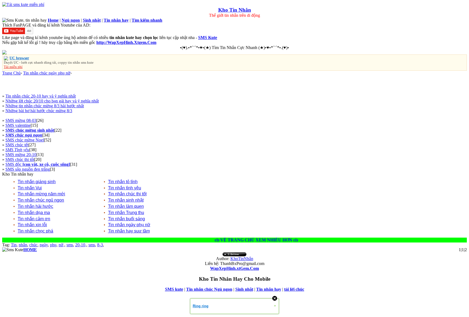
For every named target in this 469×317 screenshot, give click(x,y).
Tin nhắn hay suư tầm (129, 231)
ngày (44, 244)
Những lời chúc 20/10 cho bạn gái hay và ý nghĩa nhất (52, 101)
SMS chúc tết (16, 145)
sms (69, 244)
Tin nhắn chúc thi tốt (127, 194)
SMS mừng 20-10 (20, 154)
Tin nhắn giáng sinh (37, 181)
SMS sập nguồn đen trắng (27, 169)
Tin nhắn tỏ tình (123, 181)
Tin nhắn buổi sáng (126, 218)
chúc (33, 244)
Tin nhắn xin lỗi (32, 224)
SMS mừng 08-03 (20, 120)
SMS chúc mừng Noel (24, 140)
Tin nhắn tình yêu (124, 188)
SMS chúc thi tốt (19, 159)
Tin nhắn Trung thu (126, 212)
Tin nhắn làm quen (126, 206)
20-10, (80, 244)
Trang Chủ (11, 73)
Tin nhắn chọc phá (35, 231)
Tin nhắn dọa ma (34, 212)
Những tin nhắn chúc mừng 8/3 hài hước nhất (44, 105)
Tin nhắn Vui (30, 188)
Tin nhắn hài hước (35, 206)
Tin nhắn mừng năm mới (41, 194)
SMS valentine (18, 125)
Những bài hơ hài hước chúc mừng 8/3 (38, 110)
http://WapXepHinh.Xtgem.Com (126, 42)
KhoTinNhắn (241, 258)
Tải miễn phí (13, 67)
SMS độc (37, 164)
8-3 (100, 244)
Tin (14, 244)
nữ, (61, 244)
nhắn (23, 244)
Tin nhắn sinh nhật (126, 200)
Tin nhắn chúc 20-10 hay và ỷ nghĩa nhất (40, 96)
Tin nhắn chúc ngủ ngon (41, 200)
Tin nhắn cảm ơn (34, 218)
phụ (53, 244)
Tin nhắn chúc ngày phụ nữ (46, 73)
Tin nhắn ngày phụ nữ (129, 224)
